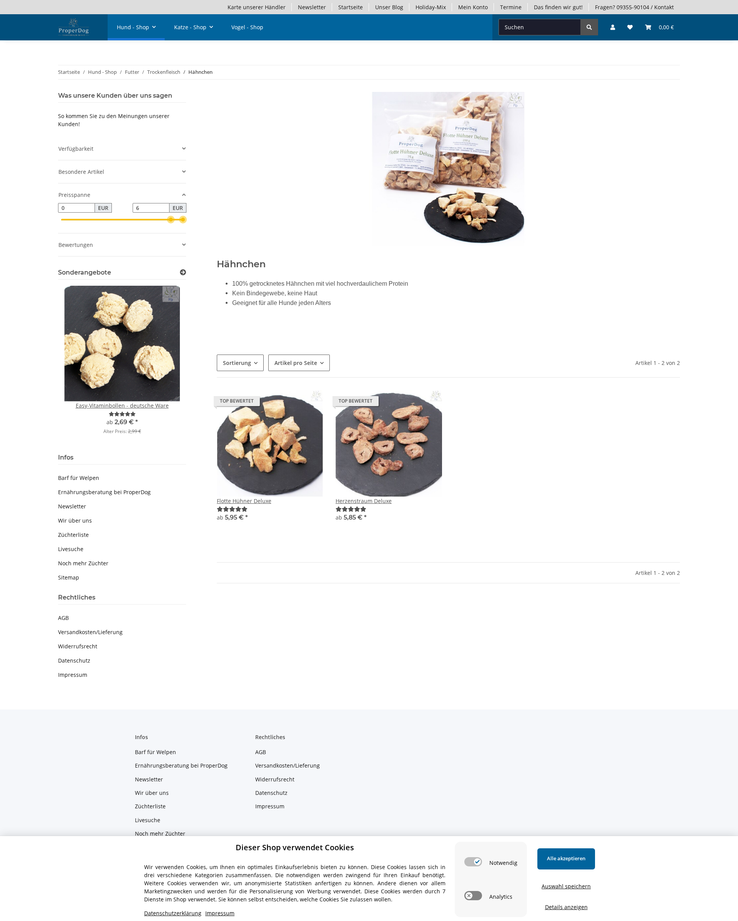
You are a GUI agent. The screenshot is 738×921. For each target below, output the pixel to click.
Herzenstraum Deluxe (364, 501)
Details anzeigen (566, 907)
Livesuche (70, 549)
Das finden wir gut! (558, 7)
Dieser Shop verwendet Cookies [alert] (295, 847)
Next (167, 365)
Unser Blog (389, 7)
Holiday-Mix (431, 7)
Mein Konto (473, 7)
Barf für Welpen (78, 477)
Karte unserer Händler (257, 7)
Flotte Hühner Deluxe (244, 501)
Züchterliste (73, 534)
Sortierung (237, 362)
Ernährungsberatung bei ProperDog (104, 492)
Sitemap (68, 577)
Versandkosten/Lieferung (90, 632)
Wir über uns (75, 520)
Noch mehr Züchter (83, 563)
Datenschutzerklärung (172, 913)
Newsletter (312, 7)
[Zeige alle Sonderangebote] (183, 272)
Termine (511, 7)
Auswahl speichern (566, 886)
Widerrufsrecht (77, 646)
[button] (612, 27)
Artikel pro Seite (295, 362)
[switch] (473, 861)
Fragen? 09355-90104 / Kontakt (634, 7)
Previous (77, 365)
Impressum (72, 674)
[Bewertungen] (232, 509)
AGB (63, 617)
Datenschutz (74, 660)
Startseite (350, 7)
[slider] (171, 220)
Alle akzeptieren (566, 858)
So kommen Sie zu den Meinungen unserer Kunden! (114, 120)
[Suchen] (589, 27)
